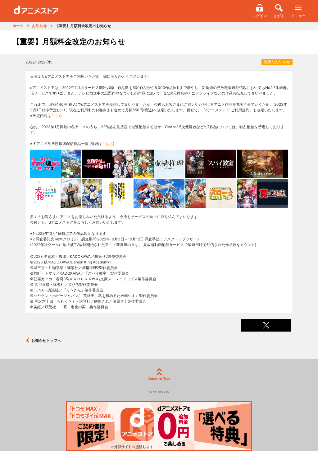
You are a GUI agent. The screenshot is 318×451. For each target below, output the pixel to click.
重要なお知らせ (277, 61)
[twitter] (266, 325)
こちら (56, 115)
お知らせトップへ (46, 340)
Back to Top (159, 378)
